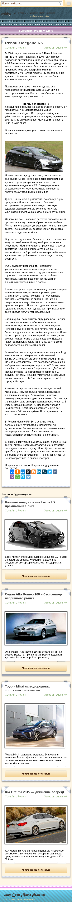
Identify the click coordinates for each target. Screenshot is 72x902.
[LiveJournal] (44, 470)
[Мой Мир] (23, 470)
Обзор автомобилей (55, 47)
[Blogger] (33, 470)
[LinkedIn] (39, 470)
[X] (28, 470)
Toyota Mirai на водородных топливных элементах (27, 688)
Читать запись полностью (36, 576)
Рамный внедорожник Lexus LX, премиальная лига (30, 504)
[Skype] (23, 475)
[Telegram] (28, 475)
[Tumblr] (55, 470)
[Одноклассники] (17, 470)
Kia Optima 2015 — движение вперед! (34, 792)
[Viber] (12, 475)
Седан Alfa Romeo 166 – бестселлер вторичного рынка (33, 596)
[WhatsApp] (17, 475)
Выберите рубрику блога (36, 30)
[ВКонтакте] (12, 470)
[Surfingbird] (49, 470)
